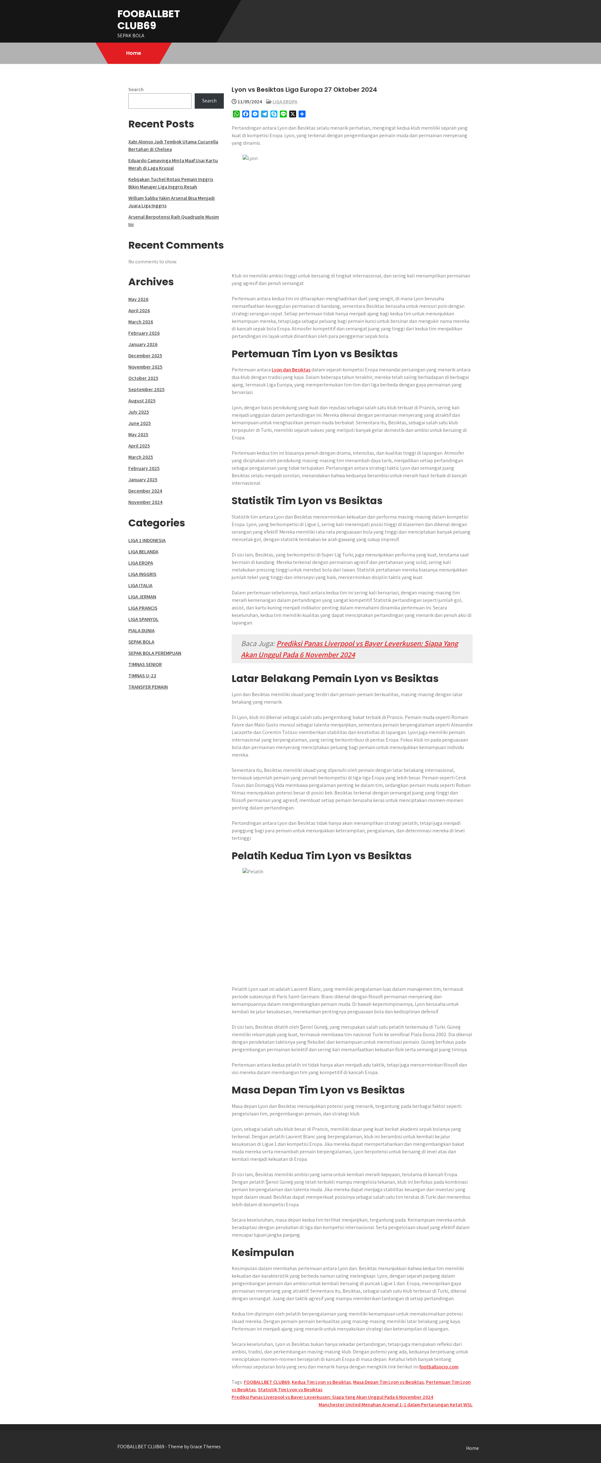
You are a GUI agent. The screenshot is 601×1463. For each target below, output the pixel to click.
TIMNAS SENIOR (145, 664)
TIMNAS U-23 (142, 675)
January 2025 (142, 479)
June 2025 (139, 423)
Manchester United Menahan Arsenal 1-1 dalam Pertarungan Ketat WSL (396, 1404)
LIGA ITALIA (140, 585)
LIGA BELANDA (143, 551)
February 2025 (144, 468)
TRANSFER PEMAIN (148, 687)
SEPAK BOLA (141, 641)
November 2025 (145, 367)
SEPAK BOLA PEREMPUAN (154, 653)
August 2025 (142, 400)
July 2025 (138, 412)
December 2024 (145, 491)
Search (136, 89)
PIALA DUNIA (141, 630)
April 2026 (139, 310)
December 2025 (145, 355)
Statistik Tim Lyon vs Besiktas (290, 1389)
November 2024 (145, 502)
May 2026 (138, 299)
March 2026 (140, 321)
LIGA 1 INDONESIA (147, 540)
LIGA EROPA (285, 101)
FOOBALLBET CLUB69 (148, 20)
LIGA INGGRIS (142, 574)
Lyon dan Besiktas (291, 369)
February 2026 (144, 333)
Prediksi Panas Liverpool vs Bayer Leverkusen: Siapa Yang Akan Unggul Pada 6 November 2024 (332, 1397)
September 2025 (146, 389)
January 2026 (142, 344)
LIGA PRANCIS (142, 608)
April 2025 (139, 445)
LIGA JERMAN (142, 596)
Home (133, 53)
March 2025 (140, 457)
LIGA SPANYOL (143, 619)
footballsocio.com (438, 1366)
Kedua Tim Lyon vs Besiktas (321, 1382)
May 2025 (138, 434)
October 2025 (143, 378)
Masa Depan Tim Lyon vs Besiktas (388, 1382)
